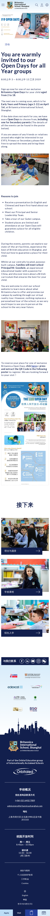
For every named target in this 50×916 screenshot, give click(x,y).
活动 (7, 44)
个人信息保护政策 (25, 875)
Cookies (25, 883)
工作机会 (25, 879)
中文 (25, 899)
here (34, 366)
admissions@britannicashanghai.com (24, 806)
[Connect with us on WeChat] (44, 661)
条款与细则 (25, 870)
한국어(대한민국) (25, 904)
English (25, 895)
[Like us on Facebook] (21, 661)
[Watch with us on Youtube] (33, 661)
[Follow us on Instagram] (38, 661)
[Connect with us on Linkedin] (27, 661)
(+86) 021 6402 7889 (25, 800)
